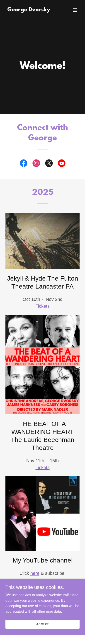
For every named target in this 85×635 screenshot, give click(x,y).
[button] (75, 10)
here (34, 573)
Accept (42, 624)
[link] (28, 10)
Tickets (43, 306)
